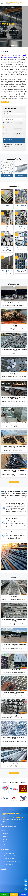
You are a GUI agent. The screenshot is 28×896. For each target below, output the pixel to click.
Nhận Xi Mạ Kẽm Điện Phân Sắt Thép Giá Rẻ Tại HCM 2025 (14, 738)
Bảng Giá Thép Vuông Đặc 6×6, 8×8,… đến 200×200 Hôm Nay (14, 471)
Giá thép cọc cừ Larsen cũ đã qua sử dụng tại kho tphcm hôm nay (14, 447)
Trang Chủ (5, 833)
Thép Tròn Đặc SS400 (7, 248)
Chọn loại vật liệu (7, 117)
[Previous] (1, 168)
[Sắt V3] (21, 217)
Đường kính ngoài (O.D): (7, 123)
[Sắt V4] (7, 196)
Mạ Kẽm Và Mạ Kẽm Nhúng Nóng (14, 669)
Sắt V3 (21, 226)
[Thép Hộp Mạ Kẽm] (21, 261)
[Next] (26, 168)
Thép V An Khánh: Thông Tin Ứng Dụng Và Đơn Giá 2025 (14, 763)
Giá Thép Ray (14, 325)
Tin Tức (5, 842)
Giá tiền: (6, 141)
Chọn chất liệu (7, 111)
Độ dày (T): (6, 129)
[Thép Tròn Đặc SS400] (7, 238)
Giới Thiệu (5, 836)
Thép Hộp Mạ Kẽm (21, 270)
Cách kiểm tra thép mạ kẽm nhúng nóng (14, 692)
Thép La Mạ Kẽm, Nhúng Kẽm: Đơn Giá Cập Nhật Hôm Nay (14, 620)
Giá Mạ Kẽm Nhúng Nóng (14, 302)
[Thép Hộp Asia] (21, 238)
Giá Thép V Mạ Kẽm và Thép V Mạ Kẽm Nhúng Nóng (14, 349)
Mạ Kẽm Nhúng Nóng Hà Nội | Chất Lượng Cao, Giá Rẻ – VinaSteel (14, 423)
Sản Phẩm (5, 839)
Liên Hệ (5, 844)
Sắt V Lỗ (7, 226)
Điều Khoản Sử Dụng (8, 858)
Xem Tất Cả (14, 481)
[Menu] (2, 3)
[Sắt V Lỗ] (7, 217)
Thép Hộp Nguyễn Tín (7, 271)
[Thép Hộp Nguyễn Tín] (7, 261)
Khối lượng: (7, 139)
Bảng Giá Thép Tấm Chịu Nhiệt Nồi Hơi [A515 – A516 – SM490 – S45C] (14, 398)
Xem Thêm (5, 101)
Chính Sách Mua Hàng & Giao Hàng (12, 861)
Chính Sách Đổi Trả (8, 864)
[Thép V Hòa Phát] (21, 196)
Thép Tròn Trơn (14, 373)
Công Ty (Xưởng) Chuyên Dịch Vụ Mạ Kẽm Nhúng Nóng (14, 645)
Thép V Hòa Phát (21, 205)
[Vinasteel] (14, 3)
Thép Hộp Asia (21, 248)
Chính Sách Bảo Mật (8, 853)
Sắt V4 (7, 205)
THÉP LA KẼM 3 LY (14, 596)
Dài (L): (5, 133)
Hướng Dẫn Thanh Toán (9, 856)
